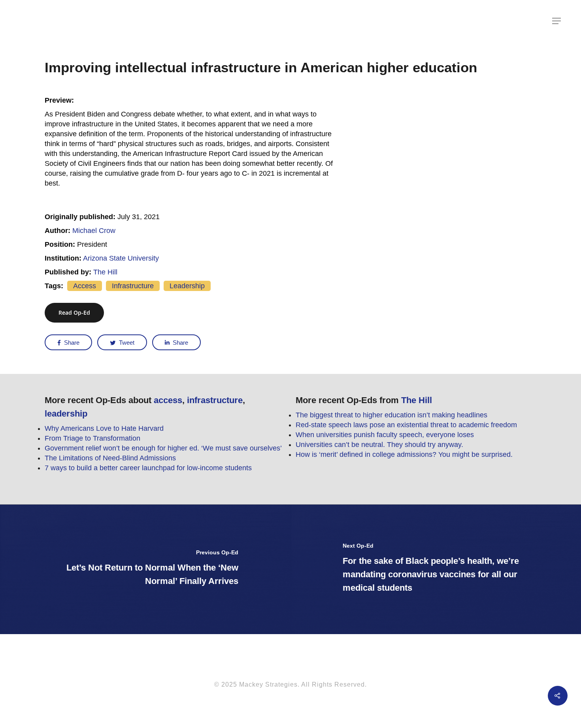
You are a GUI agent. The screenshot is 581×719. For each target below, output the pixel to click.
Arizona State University (121, 258)
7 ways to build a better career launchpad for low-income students (148, 468)
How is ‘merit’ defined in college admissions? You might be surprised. (404, 454)
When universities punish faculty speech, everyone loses (385, 435)
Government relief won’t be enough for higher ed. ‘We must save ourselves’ (163, 448)
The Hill (105, 272)
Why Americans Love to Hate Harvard (104, 428)
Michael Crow (93, 231)
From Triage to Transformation (92, 438)
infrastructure (133, 286)
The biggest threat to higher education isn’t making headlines (391, 415)
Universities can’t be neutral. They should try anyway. (379, 445)
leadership (187, 286)
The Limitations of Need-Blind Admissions (110, 458)
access (84, 286)
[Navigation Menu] (557, 21)
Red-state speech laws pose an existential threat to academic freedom (406, 425)
